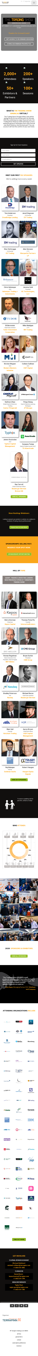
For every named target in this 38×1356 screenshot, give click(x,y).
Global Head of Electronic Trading (10, 405)
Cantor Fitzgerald (10, 408)
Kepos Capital (10, 624)
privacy (19, 1334)
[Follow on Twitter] (12, 1305)
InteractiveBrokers (28, 624)
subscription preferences (19, 1343)
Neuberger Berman (28, 698)
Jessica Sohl (28, 287)
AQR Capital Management (28, 735)
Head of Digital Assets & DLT (28, 446)
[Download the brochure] (21, 1305)
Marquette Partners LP (28, 254)
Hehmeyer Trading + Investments (10, 293)
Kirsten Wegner (10, 364)
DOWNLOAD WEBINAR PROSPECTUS (19, 44)
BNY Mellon (10, 662)
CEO (10, 289)
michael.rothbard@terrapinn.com (19, 1265)
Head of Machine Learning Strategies (28, 405)
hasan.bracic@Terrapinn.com (19, 1276)
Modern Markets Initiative (10, 369)
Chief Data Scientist (28, 695)
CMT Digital (28, 368)
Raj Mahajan (10, 767)
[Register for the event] (26, 1305)
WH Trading (28, 330)
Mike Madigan (28, 325)
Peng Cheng (28, 402)
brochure (19, 1346)
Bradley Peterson (10, 693)
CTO (28, 251)
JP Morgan (28, 408)
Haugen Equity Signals (28, 773)
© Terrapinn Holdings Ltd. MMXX (19, 1331)
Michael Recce (27, 693)
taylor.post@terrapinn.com (19, 1287)
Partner (10, 769)
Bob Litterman (10, 620)
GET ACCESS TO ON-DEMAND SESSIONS (19, 39)
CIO (10, 695)
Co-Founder (28, 215)
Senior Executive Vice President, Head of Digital (10, 658)
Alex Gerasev (28, 249)
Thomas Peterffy (28, 620)
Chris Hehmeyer (10, 287)
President (10, 215)
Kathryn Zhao (10, 402)
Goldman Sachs (10, 772)
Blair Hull (10, 729)
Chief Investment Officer (19, 486)
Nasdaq (10, 698)
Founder (28, 622)
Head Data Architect (10, 327)
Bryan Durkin (28, 656)
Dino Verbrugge (10, 249)
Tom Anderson (10, 213)
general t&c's (19, 1337)
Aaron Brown (28, 729)
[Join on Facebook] (17, 1305)
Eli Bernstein (10, 325)
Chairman (10, 622)
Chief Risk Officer (28, 731)
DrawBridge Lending (10, 217)
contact (19, 1340)
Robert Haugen (28, 767)
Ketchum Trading (10, 733)
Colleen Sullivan (28, 364)
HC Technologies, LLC (28, 293)
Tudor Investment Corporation (10, 331)
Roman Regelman (10, 656)
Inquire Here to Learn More (19, 527)
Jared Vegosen (28, 213)
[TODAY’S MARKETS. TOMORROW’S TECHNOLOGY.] (4, 2)
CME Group (28, 660)
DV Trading (28, 217)
